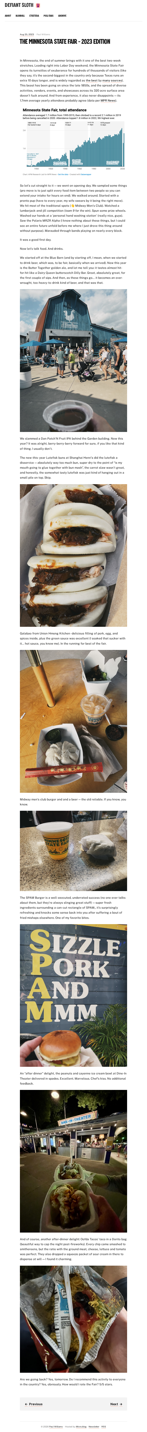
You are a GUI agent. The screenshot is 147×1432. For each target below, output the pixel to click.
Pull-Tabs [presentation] (48, 16)
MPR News (108, 100)
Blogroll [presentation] (20, 16)
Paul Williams (56, 1426)
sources (116, 80)
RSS (103, 1426)
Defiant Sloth (19, 5)
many (106, 80)
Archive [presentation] (62, 16)
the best (92, 80)
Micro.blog (81, 1426)
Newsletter (94, 1426)
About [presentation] (8, 16)
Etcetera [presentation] (34, 16)
